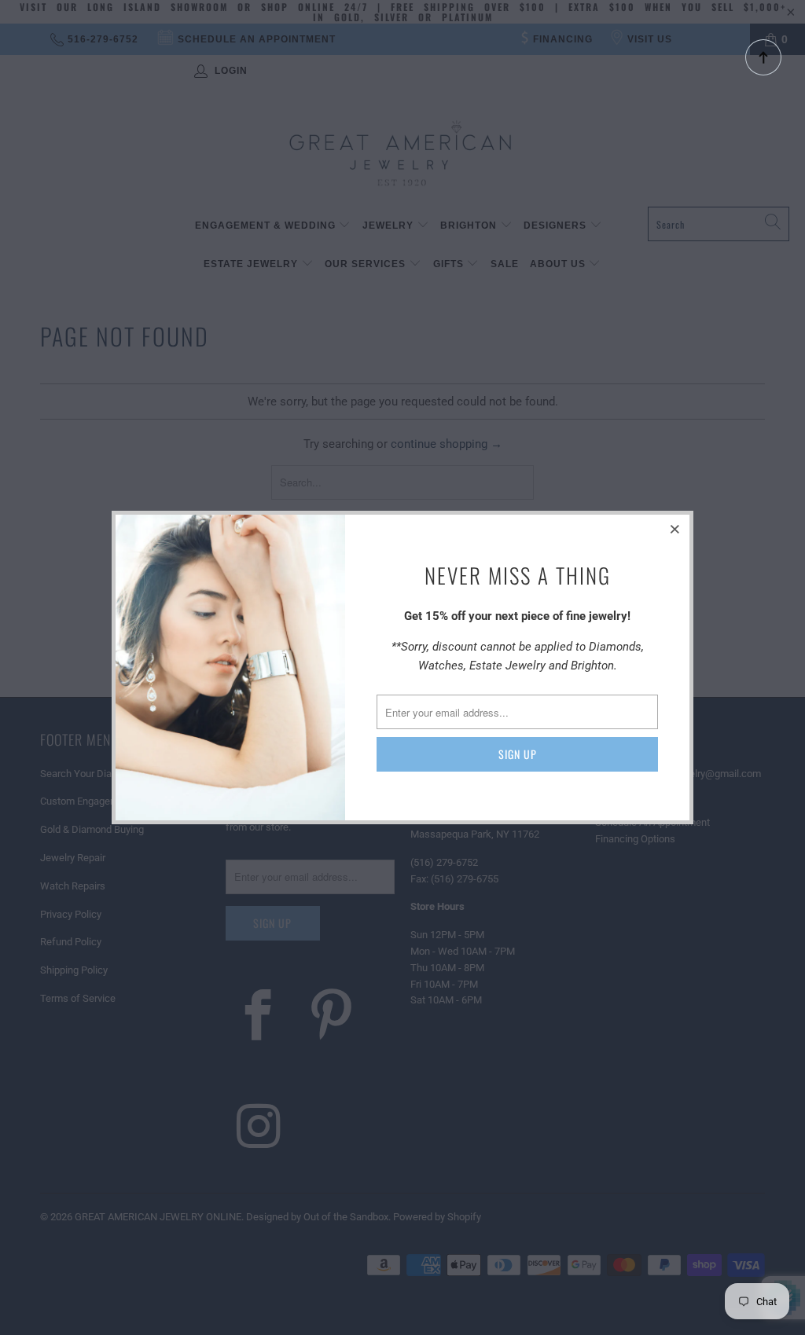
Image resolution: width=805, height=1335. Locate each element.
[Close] (675, 529)
